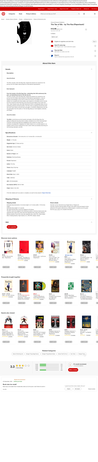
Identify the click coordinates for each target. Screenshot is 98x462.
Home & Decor (50, 1)
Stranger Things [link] (81, 353)
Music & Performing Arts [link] (18, 353)
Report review (91, 388)
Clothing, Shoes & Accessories (37, 1)
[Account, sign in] (87, 13)
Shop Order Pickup (89, 4)
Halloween (26, 1)
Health (34, 2)
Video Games (76, 2)
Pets (31, 2)
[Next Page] (96, 255)
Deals (35, 4)
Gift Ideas (7, 4)
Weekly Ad (81, 4)
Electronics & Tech (68, 2)
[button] (55, 26)
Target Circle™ (41, 8)
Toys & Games (59, 2)
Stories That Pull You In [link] (63, 353)
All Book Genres (28, 19)
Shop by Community (21, 4)
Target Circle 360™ (64, 8)
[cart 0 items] (94, 13)
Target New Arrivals (5, 1)
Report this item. (46, 192)
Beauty (10, 2)
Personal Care (16, 2)
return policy (57, 209)
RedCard (17, 6)
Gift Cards (13, 4)
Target (2, 19)
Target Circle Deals (73, 4)
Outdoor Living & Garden (70, 1)
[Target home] (3, 14)
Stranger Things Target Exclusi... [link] (32, 353)
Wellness (38, 2)
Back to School (15, 1)
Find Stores (30, 6)
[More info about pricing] (86, 29)
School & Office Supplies (48, 2)
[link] (55, 26)
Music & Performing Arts (40, 19)
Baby (7, 2)
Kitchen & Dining (58, 1)
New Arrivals (46, 4)
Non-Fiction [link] (73, 353)
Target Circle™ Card (52, 8)
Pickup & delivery (31, 14)
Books (20, 19)
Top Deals (65, 4)
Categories (12, 14)
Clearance (40, 4)
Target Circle (23, 6)
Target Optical (30, 4)
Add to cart (55, 37)
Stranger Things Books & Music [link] (48, 353)
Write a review (73, 370)
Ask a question (12, 227)
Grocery (79, 1)
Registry (12, 6)
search (79, 14)
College (21, 1)
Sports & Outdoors (25, 2)
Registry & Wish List (76, 8)
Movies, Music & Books (86, 2)
